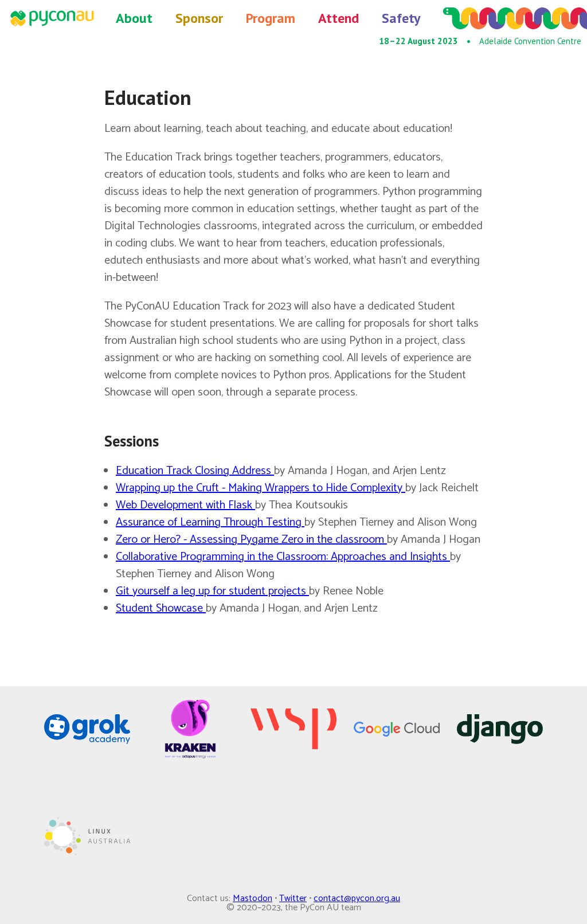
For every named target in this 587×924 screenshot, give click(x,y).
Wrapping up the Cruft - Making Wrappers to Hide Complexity (260, 488)
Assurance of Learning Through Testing (210, 522)
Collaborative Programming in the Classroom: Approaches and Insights (283, 556)
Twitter (293, 898)
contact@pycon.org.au (357, 898)
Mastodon (252, 898)
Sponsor (199, 18)
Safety (401, 18)
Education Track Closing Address (195, 470)
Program (270, 18)
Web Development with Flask (185, 505)
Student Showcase (161, 608)
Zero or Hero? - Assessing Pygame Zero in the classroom (251, 539)
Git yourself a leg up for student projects (212, 591)
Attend (338, 18)
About (134, 18)
